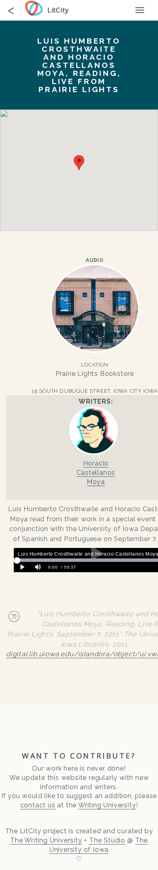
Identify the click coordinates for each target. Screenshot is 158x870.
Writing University (107, 805)
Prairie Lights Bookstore (95, 373)
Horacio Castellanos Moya (96, 472)
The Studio (107, 840)
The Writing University (46, 840)
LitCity (58, 10)
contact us (38, 805)
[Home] (36, 8)
